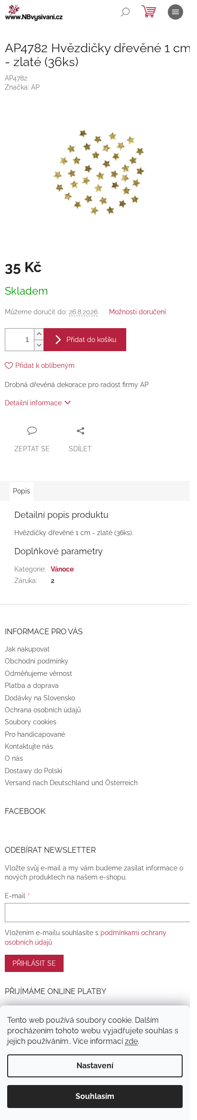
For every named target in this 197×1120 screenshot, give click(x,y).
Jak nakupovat (27, 649)
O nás (14, 758)
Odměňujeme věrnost (38, 673)
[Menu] (175, 12)
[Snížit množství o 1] (39, 345)
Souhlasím (95, 1096)
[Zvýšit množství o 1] (39, 334)
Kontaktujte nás (29, 746)
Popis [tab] (21, 491)
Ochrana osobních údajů (43, 710)
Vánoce (62, 569)
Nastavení (95, 1065)
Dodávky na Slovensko (40, 698)
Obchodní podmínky (36, 661)
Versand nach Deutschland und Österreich (71, 783)
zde (131, 1041)
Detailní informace (33, 403)
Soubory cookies (30, 722)
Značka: (22, 87)
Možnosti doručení (137, 312)
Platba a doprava (32, 685)
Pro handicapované (35, 734)
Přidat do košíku (91, 339)
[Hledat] (125, 12)
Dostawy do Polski (33, 771)
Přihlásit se (34, 963)
